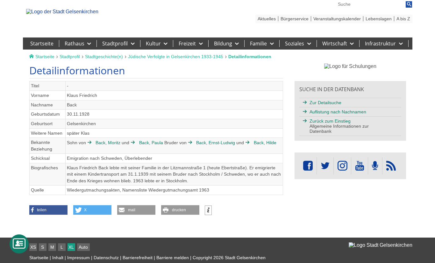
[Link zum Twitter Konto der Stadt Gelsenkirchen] (325, 166)
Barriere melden (172, 257)
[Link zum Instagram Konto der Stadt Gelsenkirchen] (342, 166)
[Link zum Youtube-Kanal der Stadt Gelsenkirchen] (359, 166)
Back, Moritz (108, 142)
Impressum (78, 257)
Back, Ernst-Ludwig (215, 142)
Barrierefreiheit (138, 257)
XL (71, 247)
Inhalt (57, 257)
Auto (83, 247)
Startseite (38, 257)
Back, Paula (151, 142)
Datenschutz (106, 257)
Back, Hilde (264, 142)
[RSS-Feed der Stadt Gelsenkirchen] (391, 166)
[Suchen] (409, 4)
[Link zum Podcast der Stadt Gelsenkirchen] (375, 166)
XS (33, 247)
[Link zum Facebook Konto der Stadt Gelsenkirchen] (308, 166)
